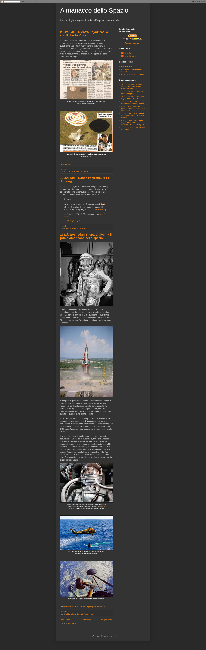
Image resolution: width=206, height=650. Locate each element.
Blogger (114, 636)
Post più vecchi (106, 620)
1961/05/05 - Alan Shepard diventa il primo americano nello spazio (86, 236)
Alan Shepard (78, 614)
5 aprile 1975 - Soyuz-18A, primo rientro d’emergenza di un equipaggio (133, 109)
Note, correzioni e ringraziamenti (133, 74)
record (92, 614)
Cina (67, 228)
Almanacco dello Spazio (94, 10)
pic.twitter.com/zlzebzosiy (95, 209)
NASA (76, 607)
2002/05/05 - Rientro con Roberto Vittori (84, 33)
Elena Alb (127, 53)
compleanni (74, 228)
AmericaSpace (68, 607)
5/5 (72, 171)
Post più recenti (66, 620)
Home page (86, 620)
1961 (68, 614)
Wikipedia (67, 164)
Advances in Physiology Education (89, 607)
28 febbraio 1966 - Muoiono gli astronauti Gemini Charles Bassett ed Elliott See (132, 87)
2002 (68, 171)
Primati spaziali (127, 66)
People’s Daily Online (70, 221)
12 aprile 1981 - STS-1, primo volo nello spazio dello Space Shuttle (132, 115)
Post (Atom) (72, 624)
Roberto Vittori (78, 171)
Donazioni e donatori (132, 43)
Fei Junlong (83, 228)
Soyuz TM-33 (88, 171)
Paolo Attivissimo (129, 56)
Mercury (86, 614)
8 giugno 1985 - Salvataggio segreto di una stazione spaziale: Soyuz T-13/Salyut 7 (132, 123)
